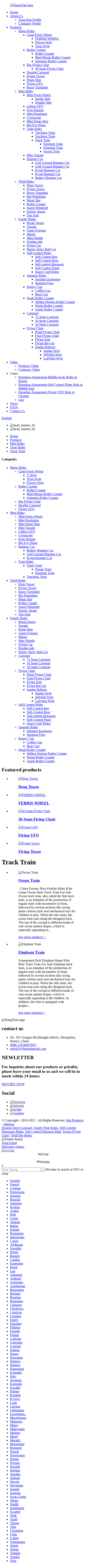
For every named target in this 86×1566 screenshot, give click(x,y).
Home (14, 12)
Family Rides (27, 219)
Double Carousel (38, 72)
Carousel (32, 313)
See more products (32, 937)
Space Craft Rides (47, 272)
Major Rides (26, 31)
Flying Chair (35, 328)
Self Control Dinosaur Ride (43, 1131)
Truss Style (42, 46)
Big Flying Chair (38, 65)
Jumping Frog (44, 283)
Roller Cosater (44, 53)
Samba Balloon (45, 347)
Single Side (42, 99)
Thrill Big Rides (21, 1135)
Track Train (42, 140)
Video (14, 362)
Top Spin (33, 215)
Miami (31, 234)
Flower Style (43, 42)
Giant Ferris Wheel (39, 35)
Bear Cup (41, 294)
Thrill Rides (26, 181)
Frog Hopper (35, 110)
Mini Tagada (35, 155)
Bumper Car (35, 159)
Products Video (28, 366)
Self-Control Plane (47, 268)
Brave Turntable (37, 87)
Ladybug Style (53, 358)
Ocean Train (51, 151)
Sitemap (9, 1124)
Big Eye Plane (36, 125)
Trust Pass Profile (29, 20)
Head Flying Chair (47, 332)
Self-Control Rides (39, 253)
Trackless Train (45, 132)
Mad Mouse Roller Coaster (53, 57)
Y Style (32, 475)
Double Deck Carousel (17, 1128)
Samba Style (51, 351)
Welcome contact (13, 1146)
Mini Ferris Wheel (39, 95)
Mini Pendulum (37, 114)
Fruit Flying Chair (47, 336)
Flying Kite (42, 339)
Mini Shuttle (35, 238)
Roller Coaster (36, 50)
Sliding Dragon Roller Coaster (55, 302)
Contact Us (17, 411)
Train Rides (34, 129)
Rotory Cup (34, 287)
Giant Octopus (36, 230)
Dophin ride (35, 241)
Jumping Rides (36, 275)
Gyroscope (34, 117)
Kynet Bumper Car (47, 170)
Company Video (29, 369)
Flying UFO (35, 83)
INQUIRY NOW (13, 1084)
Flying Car (34, 245)
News (14, 403)
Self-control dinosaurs (49, 264)
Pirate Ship (34, 80)
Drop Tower (35, 185)
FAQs (14, 407)
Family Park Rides (46, 1128)
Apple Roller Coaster (49, 309)
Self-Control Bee (46, 257)
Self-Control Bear (46, 260)
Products (16, 27)
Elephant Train (53, 144)
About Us (16, 16)
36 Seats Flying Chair (49, 68)
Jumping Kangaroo (47, 279)
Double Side (43, 102)
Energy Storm (36, 211)
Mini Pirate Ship (37, 121)
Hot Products (74, 1120)
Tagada (31, 226)
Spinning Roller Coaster (51, 61)
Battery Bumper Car (48, 178)
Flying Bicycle (44, 343)
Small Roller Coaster (40, 298)
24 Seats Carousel (47, 324)
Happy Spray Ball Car (41, 249)
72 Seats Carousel (47, 317)
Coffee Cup (43, 290)
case (21, 399)
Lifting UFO (35, 106)
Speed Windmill (37, 208)
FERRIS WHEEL (47, 38)
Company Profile (29, 23)
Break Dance (35, 223)
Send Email (9, 1143)
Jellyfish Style (52, 354)
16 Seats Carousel (47, 320)
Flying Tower (36, 76)
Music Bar (33, 200)
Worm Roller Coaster (49, 305)
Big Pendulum (36, 196)
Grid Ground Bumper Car (52, 162)
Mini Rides (25, 91)
